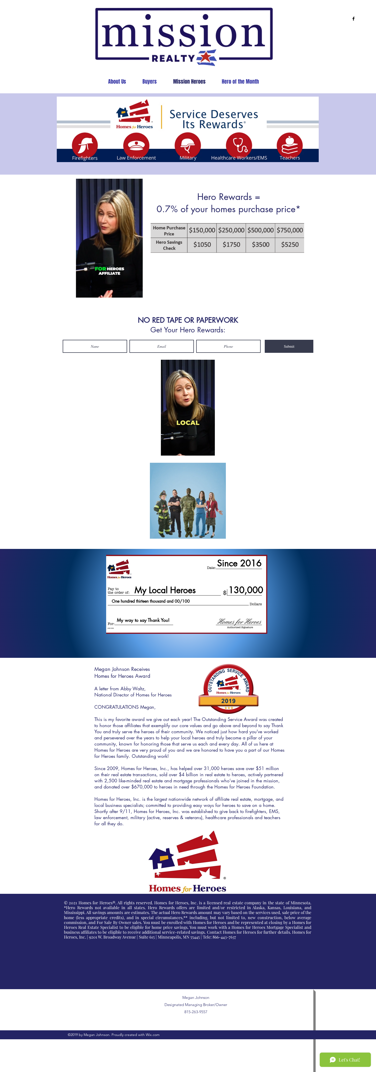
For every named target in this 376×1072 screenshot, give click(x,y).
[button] (136, 292)
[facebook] (353, 18)
